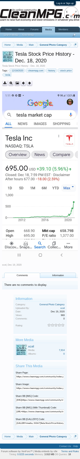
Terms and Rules (70, 451)
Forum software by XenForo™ (17, 451)
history (51, 70)
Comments (22, 275)
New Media (28, 35)
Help (75, 446)
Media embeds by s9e (46, 451)
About (21, 29)
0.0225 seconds (25, 454)
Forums (35, 29)
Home (9, 29)
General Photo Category (52, 304)
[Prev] (23, 83)
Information (58, 275)
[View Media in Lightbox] (17, 83)
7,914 (62, 350)
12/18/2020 (17, 70)
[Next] (29, 83)
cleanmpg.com (35, 70)
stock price (66, 70)
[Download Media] (4, 83)
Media (48, 29)
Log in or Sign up (65, 3)
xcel (4, 264)
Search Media (11, 35)
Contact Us (65, 446)
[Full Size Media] (11, 83)
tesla (7, 75)
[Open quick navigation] (75, 44)
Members (63, 29)
